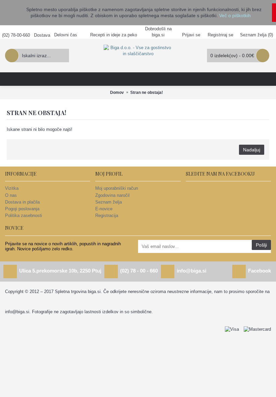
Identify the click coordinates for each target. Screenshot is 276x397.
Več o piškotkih (235, 15)
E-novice (103, 208)
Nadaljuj (251, 149)
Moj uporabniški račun (116, 188)
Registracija (106, 215)
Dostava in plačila (22, 202)
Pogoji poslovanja (22, 208)
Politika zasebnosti (23, 215)
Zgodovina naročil (112, 195)
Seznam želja (108, 202)
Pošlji (261, 245)
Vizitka (12, 188)
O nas (11, 195)
